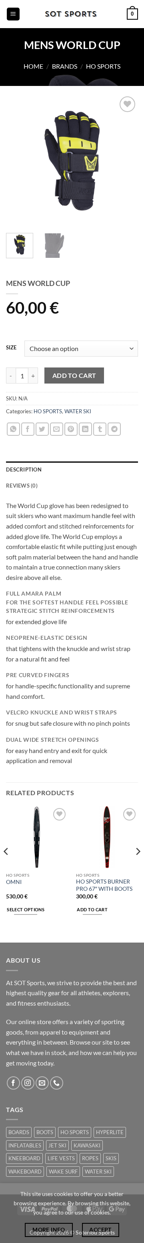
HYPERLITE (110, 1132)
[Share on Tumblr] (99, 429)
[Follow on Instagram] (27, 1083)
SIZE (11, 348)
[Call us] (56, 1083)
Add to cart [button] (92, 909)
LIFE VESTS (61, 1158)
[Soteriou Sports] (72, 14)
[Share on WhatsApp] (13, 429)
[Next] (125, 160)
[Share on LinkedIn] (85, 429)
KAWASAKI (87, 1145)
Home (33, 66)
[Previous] (19, 160)
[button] (13, 14)
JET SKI (57, 1145)
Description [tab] (24, 469)
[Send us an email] (42, 1083)
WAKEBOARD (25, 1171)
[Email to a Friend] (56, 429)
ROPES (90, 1158)
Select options (25, 909)
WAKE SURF (63, 1171)
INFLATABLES (24, 1145)
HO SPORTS (103, 66)
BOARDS (18, 1132)
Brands (64, 66)
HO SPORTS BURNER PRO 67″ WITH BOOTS (104, 885)
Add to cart (74, 375)
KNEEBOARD (24, 1158)
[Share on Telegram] (114, 429)
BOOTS (44, 1132)
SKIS (111, 1158)
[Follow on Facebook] (13, 1083)
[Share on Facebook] (27, 429)
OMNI (14, 882)
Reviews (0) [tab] (22, 485)
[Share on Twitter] (42, 429)
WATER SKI (77, 411)
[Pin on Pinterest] (71, 429)
